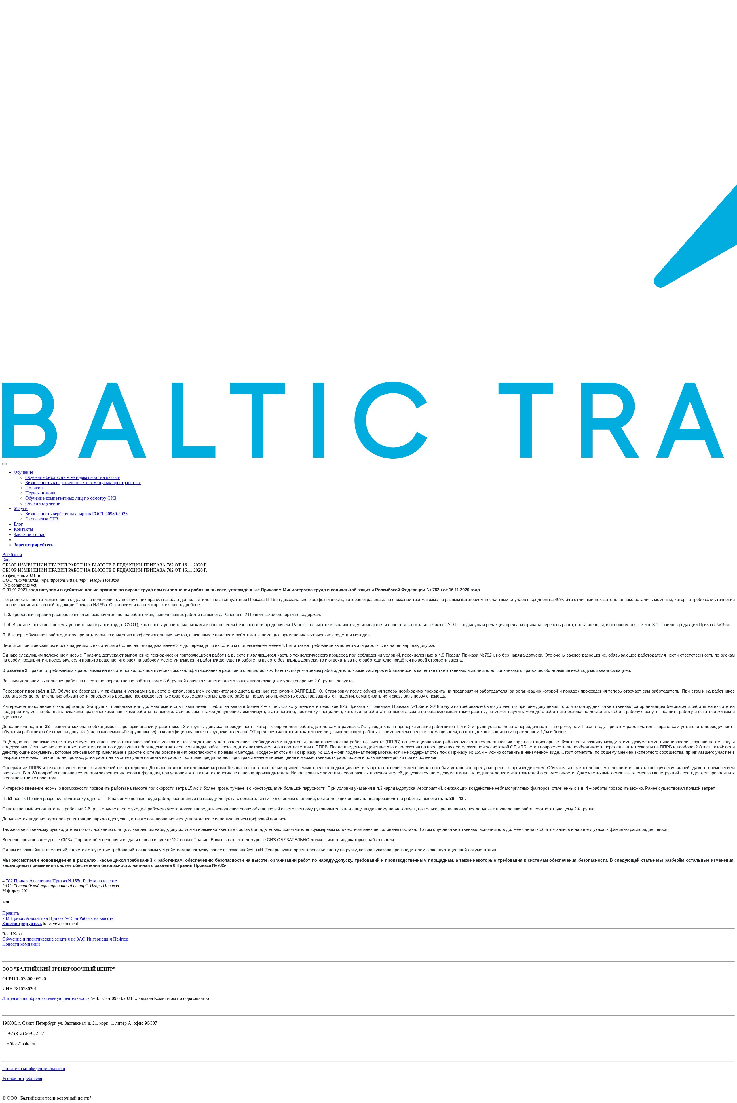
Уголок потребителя (22, 1078)
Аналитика (40, 880)
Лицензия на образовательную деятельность (45, 998)
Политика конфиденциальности (33, 1068)
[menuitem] (72, 477)
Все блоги (12, 554)
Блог (7, 559)
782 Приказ (17, 880)
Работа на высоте (100, 880)
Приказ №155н (67, 880)
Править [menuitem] (10, 913)
